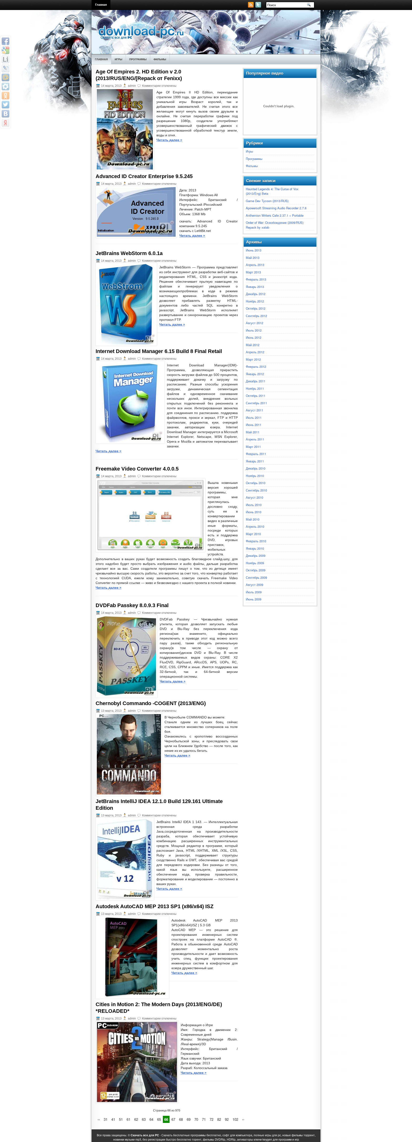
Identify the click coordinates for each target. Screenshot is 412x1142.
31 (106, 1119)
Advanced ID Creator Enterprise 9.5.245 (144, 176)
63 (144, 1119)
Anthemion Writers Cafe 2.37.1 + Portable (275, 215)
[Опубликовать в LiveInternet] (5, 59)
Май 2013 (252, 257)
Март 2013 (253, 272)
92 (227, 1119)
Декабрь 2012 (255, 294)
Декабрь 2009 (255, 555)
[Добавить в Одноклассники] (5, 95)
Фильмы (160, 59)
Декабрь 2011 (255, 381)
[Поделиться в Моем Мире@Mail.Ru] (5, 77)
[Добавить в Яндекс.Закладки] (5, 123)
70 (196, 1119)
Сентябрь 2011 (256, 403)
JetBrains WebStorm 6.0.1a (129, 253)
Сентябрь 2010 (256, 490)
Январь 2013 (255, 286)
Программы (138, 59)
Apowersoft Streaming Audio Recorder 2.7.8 (276, 208)
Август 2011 (254, 410)
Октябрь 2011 (255, 395)
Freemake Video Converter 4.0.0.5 (137, 469)
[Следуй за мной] (258, 6)
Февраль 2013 (256, 279)
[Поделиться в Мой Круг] (5, 86)
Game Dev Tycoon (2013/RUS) (267, 201)
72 (211, 1119)
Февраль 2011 (256, 453)
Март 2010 (253, 534)
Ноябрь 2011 (255, 388)
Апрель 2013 (255, 264)
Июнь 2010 (253, 512)
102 (235, 1119)
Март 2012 (253, 359)
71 (204, 1119)
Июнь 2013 (253, 250)
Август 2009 (254, 584)
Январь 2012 (255, 374)
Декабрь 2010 (255, 468)
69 (189, 1119)
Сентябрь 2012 (256, 315)
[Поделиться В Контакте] (5, 114)
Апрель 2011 (255, 439)
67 (173, 1119)
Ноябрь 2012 (255, 301)
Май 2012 (252, 345)
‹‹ (99, 1119)
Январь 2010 (255, 548)
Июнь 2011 (253, 424)
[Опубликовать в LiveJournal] (5, 68)
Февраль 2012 (256, 366)
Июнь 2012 (253, 337)
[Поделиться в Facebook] (5, 41)
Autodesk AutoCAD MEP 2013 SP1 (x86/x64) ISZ (154, 906)
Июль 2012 (254, 330)
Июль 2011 (254, 417)
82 (219, 1119)
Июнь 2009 (253, 599)
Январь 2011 (255, 461)
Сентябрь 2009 (256, 577)
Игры (118, 59)
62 (136, 1119)
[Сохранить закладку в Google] (5, 50)
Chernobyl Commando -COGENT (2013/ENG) (151, 703)
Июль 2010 (254, 504)
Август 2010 (254, 497)
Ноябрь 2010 (255, 475)
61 (128, 1119)
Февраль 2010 (256, 541)
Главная (101, 4)
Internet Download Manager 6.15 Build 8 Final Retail (159, 351)
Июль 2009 (254, 592)
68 (181, 1119)
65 (159, 1119)
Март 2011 (253, 446)
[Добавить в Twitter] (5, 104)
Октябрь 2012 (255, 308)
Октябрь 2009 (255, 570)
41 (113, 1119)
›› (243, 1119)
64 (151, 1119)
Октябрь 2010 (255, 483)
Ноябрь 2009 (255, 563)
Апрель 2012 (255, 352)
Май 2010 (252, 519)
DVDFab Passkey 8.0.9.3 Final (132, 605)
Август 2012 (254, 323)
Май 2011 (252, 432)
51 (121, 1119)
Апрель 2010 (255, 526)
